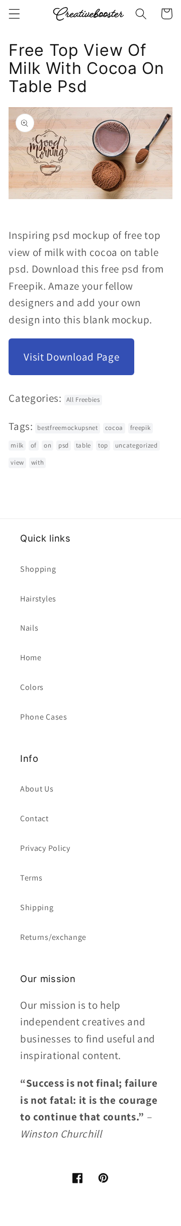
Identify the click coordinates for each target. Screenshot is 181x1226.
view (17, 462)
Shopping (38, 569)
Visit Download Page (71, 357)
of (34, 445)
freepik (140, 427)
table (83, 445)
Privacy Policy (45, 848)
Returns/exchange (53, 937)
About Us (37, 788)
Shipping (37, 907)
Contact (34, 818)
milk (17, 445)
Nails (29, 628)
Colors (32, 687)
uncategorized (136, 445)
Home (31, 657)
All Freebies (83, 399)
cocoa (114, 427)
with (37, 462)
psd (63, 445)
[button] (14, 14)
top (103, 445)
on (47, 445)
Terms (31, 877)
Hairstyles (38, 598)
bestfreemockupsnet (67, 427)
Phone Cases (43, 717)
